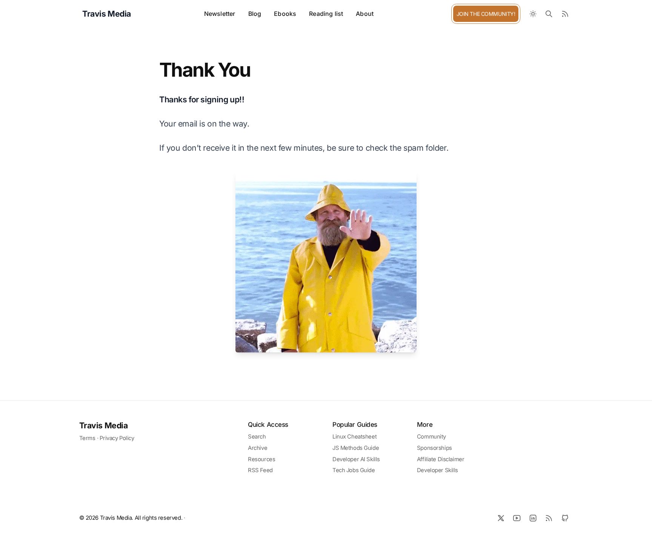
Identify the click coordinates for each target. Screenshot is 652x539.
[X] (501, 518)
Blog (254, 13)
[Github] (565, 518)
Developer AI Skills (356, 459)
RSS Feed (260, 470)
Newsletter (219, 13)
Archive (257, 448)
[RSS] (549, 518)
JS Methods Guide (355, 448)
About (365, 13)
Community (431, 436)
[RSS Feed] (565, 14)
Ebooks (285, 13)
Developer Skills (437, 470)
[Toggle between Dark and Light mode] (533, 14)
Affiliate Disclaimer (440, 459)
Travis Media (103, 425)
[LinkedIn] (533, 518)
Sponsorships (434, 448)
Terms (87, 438)
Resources (261, 459)
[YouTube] (517, 518)
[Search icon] (549, 14)
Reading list (326, 13)
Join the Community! (486, 14)
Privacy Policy (117, 438)
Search (257, 436)
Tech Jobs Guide (353, 470)
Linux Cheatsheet (354, 436)
